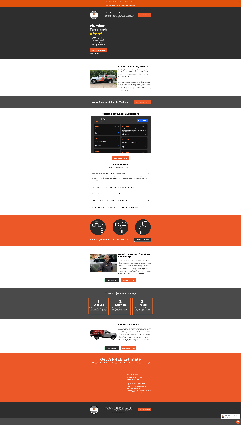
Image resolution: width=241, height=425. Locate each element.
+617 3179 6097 (132, 375)
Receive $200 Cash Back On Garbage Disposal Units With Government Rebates (120, 1)
